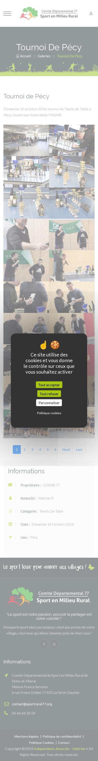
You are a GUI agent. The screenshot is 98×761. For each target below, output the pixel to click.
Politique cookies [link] (49, 413)
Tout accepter (49, 385)
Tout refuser (49, 394)
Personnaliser (49, 402)
